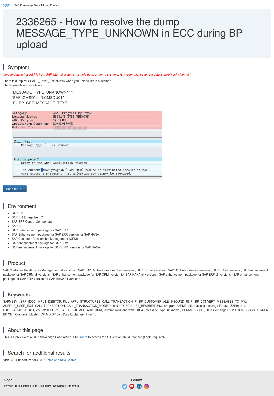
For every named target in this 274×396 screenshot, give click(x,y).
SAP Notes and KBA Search (57, 360)
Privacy (8, 385)
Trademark (72, 385)
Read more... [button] (15, 189)
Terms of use (22, 385)
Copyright (58, 385)
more (83, 337)
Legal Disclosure (41, 385)
